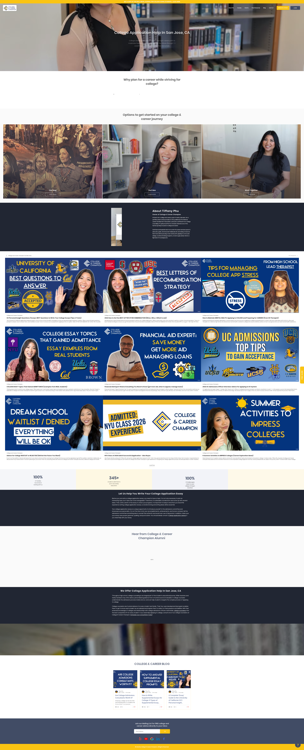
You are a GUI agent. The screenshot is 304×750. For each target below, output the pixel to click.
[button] (302, 375)
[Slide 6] (156, 580)
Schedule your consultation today (142, 615)
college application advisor (178, 515)
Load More (152, 465)
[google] (152, 738)
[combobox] (293, 255)
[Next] (188, 559)
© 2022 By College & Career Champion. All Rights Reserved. (152, 747)
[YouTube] (146, 738)
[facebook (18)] (163, 738)
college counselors (181, 610)
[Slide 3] (152, 580)
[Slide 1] (147, 580)
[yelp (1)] (140, 738)
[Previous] (115, 559)
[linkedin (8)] (158, 738)
